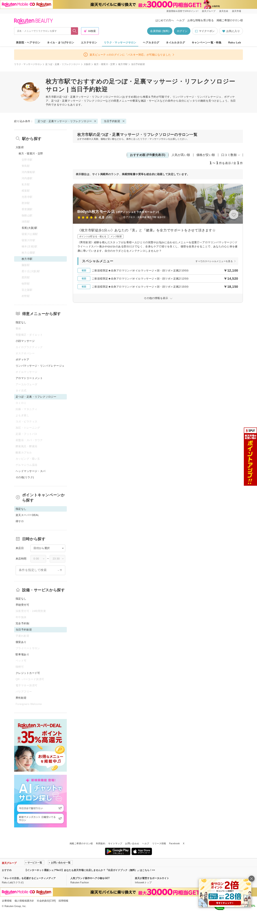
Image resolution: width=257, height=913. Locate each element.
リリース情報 (159, 843)
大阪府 (87, 64)
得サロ (20, 521)
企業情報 (7, 900)
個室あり (21, 641)
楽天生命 (223, 11)
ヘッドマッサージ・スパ (31, 471)
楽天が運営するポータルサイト (152, 878)
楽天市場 (236, 11)
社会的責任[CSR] (46, 900)
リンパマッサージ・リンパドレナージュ (40, 365)
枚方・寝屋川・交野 (104, 64)
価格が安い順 (205, 154)
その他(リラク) (25, 477)
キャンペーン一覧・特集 (207, 42)
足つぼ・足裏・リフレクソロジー (62, 64)
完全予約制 (22, 623)
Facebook (174, 843)
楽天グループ (208, 11)
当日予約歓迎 (112, 121)
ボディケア (22, 359)
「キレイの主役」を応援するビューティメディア (29, 878)
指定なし (21, 322)
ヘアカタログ (151, 42)
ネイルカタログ (175, 42)
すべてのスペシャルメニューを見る (214, 261)
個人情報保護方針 (24, 900)
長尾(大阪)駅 (29, 227)
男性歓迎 (21, 697)
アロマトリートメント (29, 378)
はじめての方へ (164, 20)
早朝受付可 (22, 604)
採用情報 (63, 900)
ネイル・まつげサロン (60, 42)
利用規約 (100, 843)
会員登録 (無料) (159, 30)
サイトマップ (115, 843)
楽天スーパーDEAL (27, 515)
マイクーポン (207, 30)
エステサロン (89, 42)
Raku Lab (234, 42)
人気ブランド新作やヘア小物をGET (90, 878)
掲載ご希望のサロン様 (230, 20)
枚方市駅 (123, 64)
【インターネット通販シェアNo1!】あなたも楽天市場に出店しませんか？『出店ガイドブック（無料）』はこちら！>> (89, 870)
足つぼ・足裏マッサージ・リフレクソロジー (86, 96)
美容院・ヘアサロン (28, 42)
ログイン (182, 30)
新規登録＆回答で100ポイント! (182, 11)
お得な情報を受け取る (200, 20)
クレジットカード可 (28, 672)
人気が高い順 (181, 154)
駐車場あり (22, 654)
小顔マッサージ (25, 340)
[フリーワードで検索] (74, 31)
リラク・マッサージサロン (120, 42)
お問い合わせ (132, 843)
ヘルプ (181, 20)
